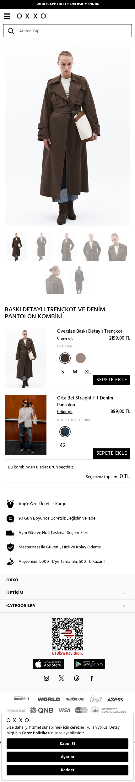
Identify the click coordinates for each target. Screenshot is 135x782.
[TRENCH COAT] (80, 357)
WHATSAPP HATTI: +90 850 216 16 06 (67, 4)
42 (63, 445)
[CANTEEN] (65, 358)
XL (88, 372)
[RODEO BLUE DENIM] (65, 431)
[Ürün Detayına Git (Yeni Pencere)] (25, 358)
